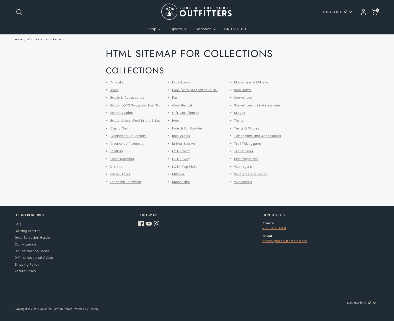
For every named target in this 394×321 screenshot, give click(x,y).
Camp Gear (120, 128)
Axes (114, 90)
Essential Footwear (125, 182)
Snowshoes (243, 97)
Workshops (243, 182)
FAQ (18, 224)
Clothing (117, 151)
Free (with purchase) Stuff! (195, 90)
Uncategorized (246, 159)
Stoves (239, 113)
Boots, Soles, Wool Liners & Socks (137, 120)
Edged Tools (120, 174)
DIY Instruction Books (32, 251)
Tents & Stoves (246, 128)
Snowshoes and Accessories (257, 105)
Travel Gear (244, 151)
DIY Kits (116, 166)
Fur (174, 97)
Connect (203, 28)
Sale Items (243, 90)
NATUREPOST (235, 28)
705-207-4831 (274, 228)
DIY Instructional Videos (34, 257)
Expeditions (181, 82)
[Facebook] (141, 223)
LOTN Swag (181, 159)
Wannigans (243, 166)
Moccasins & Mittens (251, 82)
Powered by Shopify (85, 309)
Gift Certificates (185, 113)
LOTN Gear (181, 151)
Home (18, 39)
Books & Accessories (127, 97)
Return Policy (25, 271)
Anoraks (116, 82)
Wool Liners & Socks (250, 174)
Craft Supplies (122, 159)
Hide (175, 120)
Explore (176, 28)
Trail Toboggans (247, 143)
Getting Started (28, 231)
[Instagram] (156, 223)
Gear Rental (182, 105)
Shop (153, 28)
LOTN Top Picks (184, 166)
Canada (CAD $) (335, 12)
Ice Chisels (181, 136)
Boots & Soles (121, 113)
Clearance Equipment (128, 136)
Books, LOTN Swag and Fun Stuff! (137, 105)
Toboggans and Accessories (257, 136)
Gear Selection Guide (32, 237)
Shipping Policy (27, 264)
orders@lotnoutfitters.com (284, 241)
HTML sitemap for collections (45, 39)
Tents (239, 120)
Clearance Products (126, 143)
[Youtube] (149, 223)
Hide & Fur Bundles (187, 128)
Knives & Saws (184, 143)
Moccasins (181, 182)
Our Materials (26, 244)
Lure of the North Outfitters (55, 309)
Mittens (178, 174)
